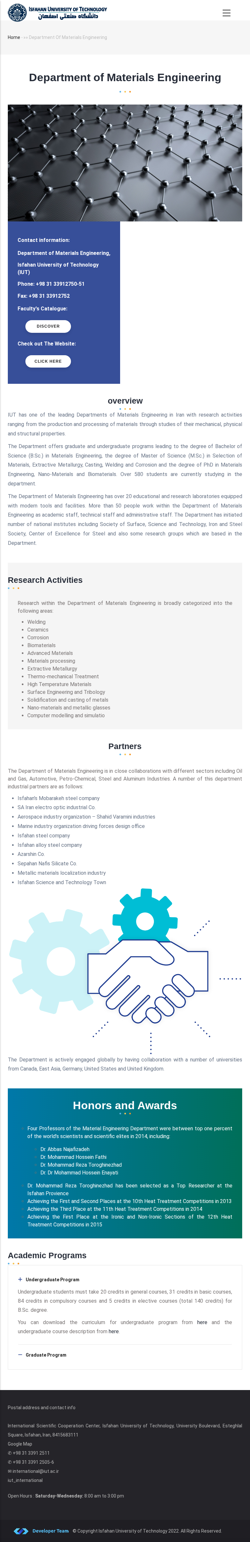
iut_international (25, 1480)
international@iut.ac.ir (36, 1471)
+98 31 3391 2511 (31, 1453)
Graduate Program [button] (46, 1355)
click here (48, 361)
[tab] (125, 1279)
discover (48, 326)
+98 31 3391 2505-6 (33, 1462)
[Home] (57, 10)
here (204, 1322)
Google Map (20, 1444)
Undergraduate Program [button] (52, 1279)
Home (14, 37)
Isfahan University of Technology (133, 1531)
